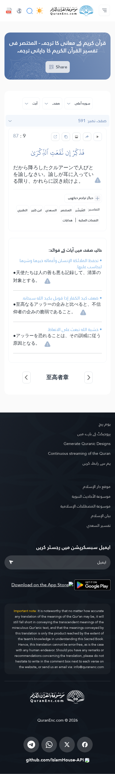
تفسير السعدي (99, 525)
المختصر (66, 210)
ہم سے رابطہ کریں (97, 463)
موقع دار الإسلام (97, 486)
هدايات (68, 220)
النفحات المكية (88, 220)
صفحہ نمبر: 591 (92, 121)
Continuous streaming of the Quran (79, 453)
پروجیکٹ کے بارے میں (94, 433)
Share (61, 67)
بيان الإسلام (101, 515)
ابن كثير (36, 210)
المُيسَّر (80, 210)
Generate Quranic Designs (87, 443)
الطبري (22, 210)
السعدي (51, 210)
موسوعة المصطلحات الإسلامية (86, 506)
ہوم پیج (105, 424)
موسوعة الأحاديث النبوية (91, 496)
